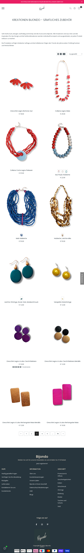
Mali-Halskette (21, 238)
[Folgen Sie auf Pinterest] (47, 524)
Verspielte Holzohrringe (62, 302)
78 (58, 434)
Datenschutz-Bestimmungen (39, 487)
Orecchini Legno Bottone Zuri (21, 111)
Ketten (60, 483)
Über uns (33, 474)
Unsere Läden (34, 480)
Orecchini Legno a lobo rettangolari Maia (62, 422)
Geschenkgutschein (64, 479)
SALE (59, 506)
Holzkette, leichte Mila (62, 238)
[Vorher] (21, 434)
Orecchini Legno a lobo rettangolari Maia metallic (21, 422)
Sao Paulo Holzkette (62, 175)
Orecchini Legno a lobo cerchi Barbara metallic (63, 361)
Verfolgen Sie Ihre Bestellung (11, 477)
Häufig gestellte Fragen (9, 474)
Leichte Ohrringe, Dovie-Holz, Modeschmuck (21, 302)
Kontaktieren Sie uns (9, 487)
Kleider (60, 497)
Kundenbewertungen (37, 477)
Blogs (31, 495)
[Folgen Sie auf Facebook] (36, 524)
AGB (31, 491)
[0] (79, 8)
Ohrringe (61, 490)
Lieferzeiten (6, 484)
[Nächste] (63, 434)
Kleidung (60, 493)
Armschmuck (62, 486)
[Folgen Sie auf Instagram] (42, 524)
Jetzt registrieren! (42, 463)
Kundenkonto (6, 491)
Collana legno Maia (62, 111)
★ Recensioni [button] (82, 278)
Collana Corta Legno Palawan (21, 170)
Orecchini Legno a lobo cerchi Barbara (21, 361)
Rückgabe (5, 480)
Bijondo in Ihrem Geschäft (38, 484)
